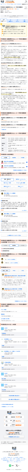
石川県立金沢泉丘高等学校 (8, 248)
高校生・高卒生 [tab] (5, 270)
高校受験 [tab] (14, 157)
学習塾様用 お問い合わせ (14, 436)
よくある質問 (15, 457)
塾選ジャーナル (10, 461)
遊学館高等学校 (6, 250)
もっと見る (24, 210)
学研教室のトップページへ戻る (7, 406)
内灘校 (3, 345)
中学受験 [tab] (22, 157)
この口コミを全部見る (11, 259)
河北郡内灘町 (19, 4)
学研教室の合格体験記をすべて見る (19, 170)
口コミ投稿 (23, 458)
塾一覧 (9, 4)
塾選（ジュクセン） (4, 4)
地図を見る (4, 129)
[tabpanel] (14, 164)
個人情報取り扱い (4, 458)
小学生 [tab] (22, 270)
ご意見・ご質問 (12, 458)
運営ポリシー (12, 460)
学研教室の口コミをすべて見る (20, 301)
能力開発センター (8, 339)
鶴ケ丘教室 (4, 378)
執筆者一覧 (10, 457)
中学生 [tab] (14, 270)
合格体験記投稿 (5, 460)
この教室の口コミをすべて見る (14, 235)
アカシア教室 (3, 309)
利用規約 (21, 457)
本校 (2, 367)
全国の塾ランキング (20, 460)
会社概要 (18, 458)
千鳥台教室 (4, 389)
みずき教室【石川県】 (5, 318)
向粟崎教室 (4, 333)
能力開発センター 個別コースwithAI (12, 351)
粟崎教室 (3, 314)
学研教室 (11, 4)
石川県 (15, 4)
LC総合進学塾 (7, 362)
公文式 (5, 328)
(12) (18, 9)
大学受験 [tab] (5, 157)
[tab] (7, 179)
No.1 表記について (17, 461)
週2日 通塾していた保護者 (9, 193)
